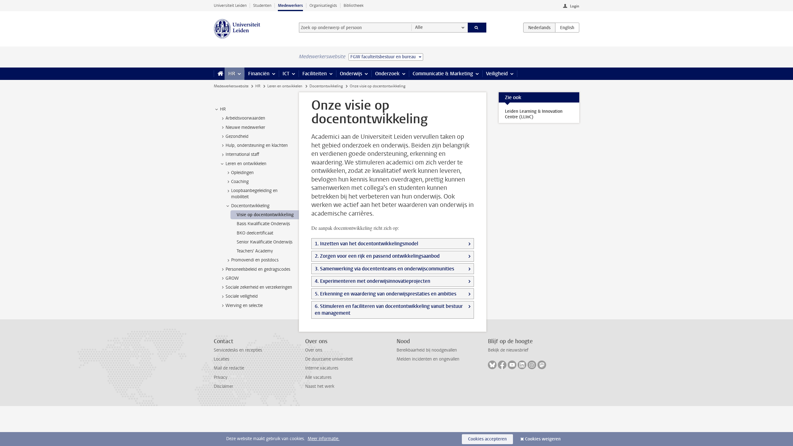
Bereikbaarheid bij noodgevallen (426, 350)
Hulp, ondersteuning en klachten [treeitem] (257, 145)
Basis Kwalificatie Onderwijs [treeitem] (263, 224)
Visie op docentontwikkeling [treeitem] (265, 215)
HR (231, 73)
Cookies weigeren (543, 439)
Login (574, 6)
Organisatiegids (323, 5)
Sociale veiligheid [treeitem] (242, 296)
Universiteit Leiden (230, 5)
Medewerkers (290, 5)
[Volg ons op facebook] (502, 365)
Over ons (313, 350)
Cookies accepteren (487, 439)
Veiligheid (497, 73)
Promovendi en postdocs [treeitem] (254, 260)
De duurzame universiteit (329, 359)
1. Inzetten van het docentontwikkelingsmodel (366, 243)
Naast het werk (319, 386)
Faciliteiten (314, 73)
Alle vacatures (318, 377)
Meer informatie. (324, 439)
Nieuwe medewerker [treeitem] (245, 127)
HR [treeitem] (223, 109)
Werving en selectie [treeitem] (244, 305)
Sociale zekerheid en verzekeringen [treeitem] (259, 287)
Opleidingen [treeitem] (242, 173)
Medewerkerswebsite (231, 86)
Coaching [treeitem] (240, 182)
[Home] (219, 74)
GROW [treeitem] (232, 278)
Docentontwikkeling (326, 86)
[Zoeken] (477, 28)
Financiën (258, 73)
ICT (286, 73)
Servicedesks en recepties (238, 350)
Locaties (221, 359)
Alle (419, 27)
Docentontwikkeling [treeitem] (250, 206)
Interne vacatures (321, 368)
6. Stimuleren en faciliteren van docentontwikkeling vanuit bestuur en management (389, 309)
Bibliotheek (354, 5)
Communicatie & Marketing (443, 73)
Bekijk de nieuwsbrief (508, 350)
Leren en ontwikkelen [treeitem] (246, 164)
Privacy (220, 377)
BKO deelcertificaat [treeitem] (255, 233)
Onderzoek (387, 73)
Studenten (262, 5)
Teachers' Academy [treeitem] (255, 251)
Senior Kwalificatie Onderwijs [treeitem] (264, 242)
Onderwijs (351, 73)
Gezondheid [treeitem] (237, 136)
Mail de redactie (229, 368)
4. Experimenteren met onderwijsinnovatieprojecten (372, 281)
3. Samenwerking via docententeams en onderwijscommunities (384, 268)
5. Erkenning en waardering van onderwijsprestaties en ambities (385, 294)
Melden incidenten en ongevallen (427, 359)
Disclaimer (223, 386)
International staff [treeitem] (242, 154)
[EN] (567, 28)
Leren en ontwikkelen (284, 86)
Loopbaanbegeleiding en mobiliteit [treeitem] (254, 193)
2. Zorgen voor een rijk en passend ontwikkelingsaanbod (377, 256)
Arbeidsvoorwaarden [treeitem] (245, 118)
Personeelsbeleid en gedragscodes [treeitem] (258, 269)
